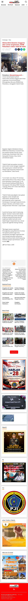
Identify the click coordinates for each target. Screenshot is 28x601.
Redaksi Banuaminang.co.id (8, 597)
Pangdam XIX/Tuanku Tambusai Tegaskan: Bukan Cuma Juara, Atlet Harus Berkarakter (20, 303)
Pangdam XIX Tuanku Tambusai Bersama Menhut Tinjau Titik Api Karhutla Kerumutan (7, 293)
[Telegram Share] (21, 49)
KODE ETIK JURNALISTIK (7, 596)
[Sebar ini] (16, 49)
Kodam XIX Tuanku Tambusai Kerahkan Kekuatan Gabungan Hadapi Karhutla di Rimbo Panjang (20, 293)
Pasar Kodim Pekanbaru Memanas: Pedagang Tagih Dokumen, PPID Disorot (7, 303)
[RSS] (14, 264)
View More (14, 352)
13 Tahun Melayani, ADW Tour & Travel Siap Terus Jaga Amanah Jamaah (19, 288)
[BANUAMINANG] (14, 1)
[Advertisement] (14, 22)
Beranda (20, 594)
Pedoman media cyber (6, 598)
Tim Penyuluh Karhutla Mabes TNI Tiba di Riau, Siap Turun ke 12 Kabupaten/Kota (7, 298)
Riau (3, 50)
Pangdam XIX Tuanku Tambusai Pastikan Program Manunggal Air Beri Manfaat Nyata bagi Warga (7, 288)
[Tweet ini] (19, 49)
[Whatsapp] (24, 49)
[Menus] (2, 2)
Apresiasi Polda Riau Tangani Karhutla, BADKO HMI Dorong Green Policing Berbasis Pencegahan (20, 298)
